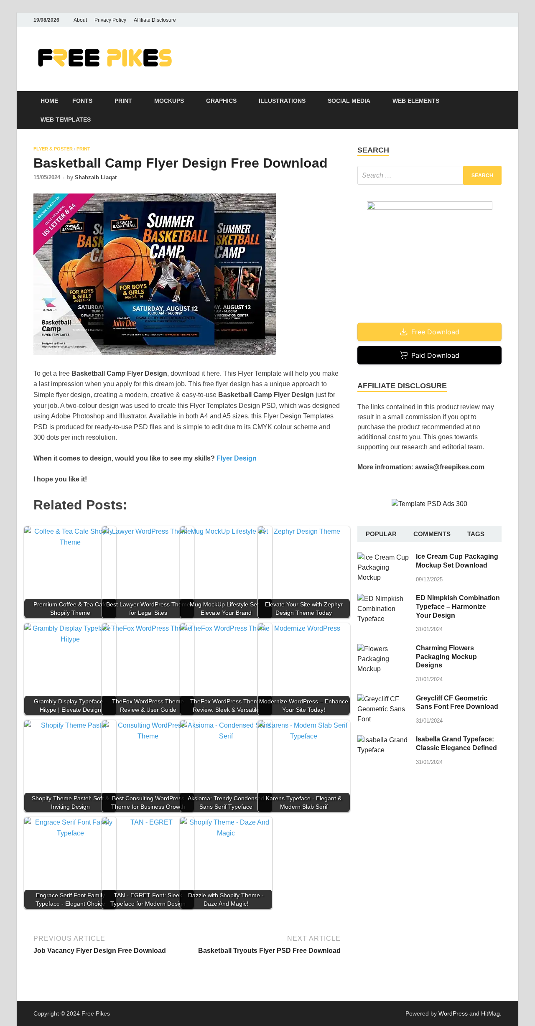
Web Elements (415, 100)
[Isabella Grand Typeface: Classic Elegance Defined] (383, 739)
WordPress (453, 1013)
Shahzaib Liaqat (96, 177)
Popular (381, 533)
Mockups (169, 100)
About (80, 20)
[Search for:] (429, 175)
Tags (475, 533)
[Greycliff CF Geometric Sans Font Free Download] (383, 699)
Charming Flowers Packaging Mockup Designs (446, 656)
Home (49, 100)
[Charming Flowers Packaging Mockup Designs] (383, 648)
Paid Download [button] (435, 355)
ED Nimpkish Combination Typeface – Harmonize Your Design (458, 606)
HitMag (490, 1013)
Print (123, 100)
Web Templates (66, 119)
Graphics (221, 100)
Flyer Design (237, 458)
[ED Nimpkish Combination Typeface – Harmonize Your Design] (383, 598)
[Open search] (497, 101)
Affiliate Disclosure (155, 20)
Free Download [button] (435, 332)
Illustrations (282, 100)
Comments (432, 533)
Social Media (349, 100)
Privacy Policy (110, 20)
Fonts (82, 100)
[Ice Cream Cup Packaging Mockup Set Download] (383, 557)
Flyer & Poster (53, 148)
